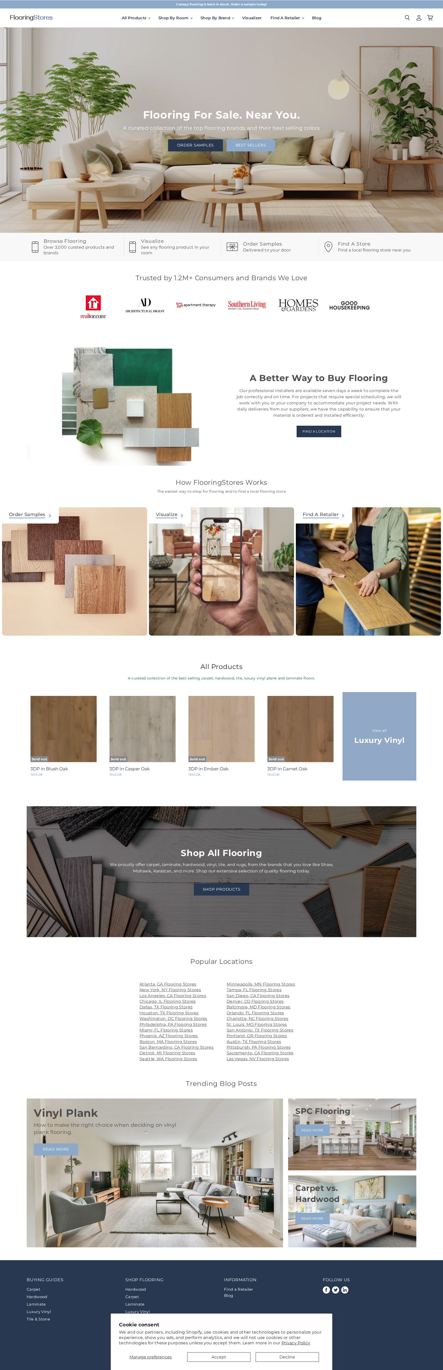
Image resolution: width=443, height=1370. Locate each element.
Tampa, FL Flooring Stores (254, 989)
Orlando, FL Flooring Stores (255, 1013)
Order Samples (195, 145)
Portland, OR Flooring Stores (257, 1035)
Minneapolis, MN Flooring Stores (261, 984)
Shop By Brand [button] (215, 17)
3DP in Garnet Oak (287, 768)
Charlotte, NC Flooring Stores (257, 1018)
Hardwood (37, 1296)
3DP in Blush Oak (49, 768)
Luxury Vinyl (39, 1311)
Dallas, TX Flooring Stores (166, 1007)
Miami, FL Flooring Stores (166, 1030)
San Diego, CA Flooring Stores (258, 995)
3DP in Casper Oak (129, 768)
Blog (316, 17)
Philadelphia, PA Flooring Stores (173, 1024)
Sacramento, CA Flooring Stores (260, 1053)
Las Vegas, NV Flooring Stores (258, 1058)
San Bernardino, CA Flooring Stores (176, 1047)
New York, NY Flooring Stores (170, 989)
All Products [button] (135, 17)
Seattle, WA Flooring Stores (168, 1058)
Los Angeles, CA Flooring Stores (172, 995)
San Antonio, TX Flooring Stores (260, 1030)
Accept (219, 1357)
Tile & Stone (38, 1319)
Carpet (33, 1289)
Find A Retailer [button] (285, 17)
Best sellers (251, 145)
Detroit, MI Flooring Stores (167, 1053)
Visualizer (252, 17)
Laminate (36, 1304)
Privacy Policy (295, 1342)
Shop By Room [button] (174, 17)
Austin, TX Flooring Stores (254, 1041)
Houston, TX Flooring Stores (169, 1013)
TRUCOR (37, 774)
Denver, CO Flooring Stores (255, 1001)
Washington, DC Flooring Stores (173, 1018)
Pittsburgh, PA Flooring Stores (259, 1047)
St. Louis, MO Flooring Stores (257, 1024)
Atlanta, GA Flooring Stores (167, 984)
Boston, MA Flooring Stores (168, 1041)
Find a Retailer (238, 1289)
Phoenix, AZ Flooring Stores (168, 1035)
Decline (287, 1357)
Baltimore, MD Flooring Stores (258, 1007)
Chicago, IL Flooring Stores (167, 1001)
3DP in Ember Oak (208, 768)
